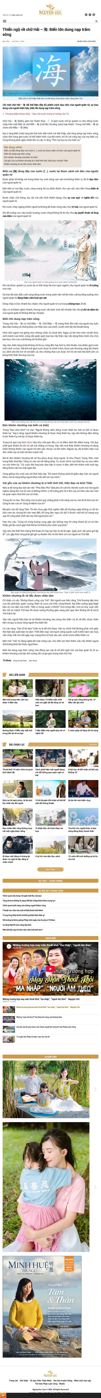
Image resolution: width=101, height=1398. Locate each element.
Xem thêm (93, 744)
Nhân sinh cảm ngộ (86, 41)
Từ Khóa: (7, 660)
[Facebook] (90, 14)
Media (62, 1384)
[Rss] (86, 14)
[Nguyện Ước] (50, 9)
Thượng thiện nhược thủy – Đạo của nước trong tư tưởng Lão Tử (37, 114)
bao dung (33, 661)
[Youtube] (93, 14)
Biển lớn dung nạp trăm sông (17, 154)
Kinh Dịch (27, 442)
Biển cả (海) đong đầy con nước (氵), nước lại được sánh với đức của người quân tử (42, 150)
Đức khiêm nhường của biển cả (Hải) (20, 157)
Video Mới (50, 938)
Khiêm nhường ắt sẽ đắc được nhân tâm (22, 164)
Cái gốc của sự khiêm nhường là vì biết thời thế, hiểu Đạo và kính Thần (36, 160)
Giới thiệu (24, 1380)
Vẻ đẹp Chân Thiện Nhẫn (41, 1380)
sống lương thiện (20, 661)
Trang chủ (13, 1380)
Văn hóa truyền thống (62, 1380)
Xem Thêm (50, 869)
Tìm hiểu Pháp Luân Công (46, 1384)
